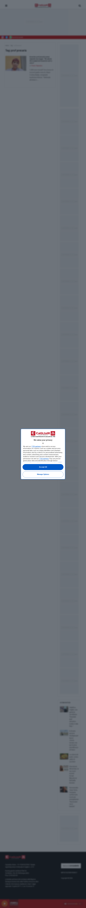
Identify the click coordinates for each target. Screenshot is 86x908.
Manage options (43, 474)
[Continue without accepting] (43, 443)
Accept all (43, 467)
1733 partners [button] (36, 446)
